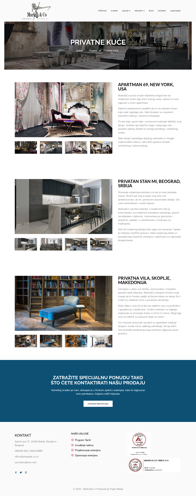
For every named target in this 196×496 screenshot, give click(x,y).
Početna (102, 11)
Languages (175, 11)
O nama (114, 11)
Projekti (139, 11)
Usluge (125, 11)
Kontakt (162, 11)
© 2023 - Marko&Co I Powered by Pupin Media (98, 489)
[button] (17, 110)
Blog (151, 11)
